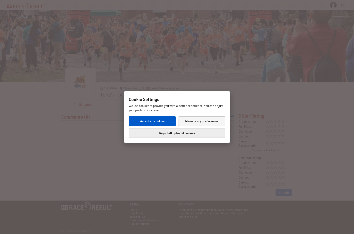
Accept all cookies (152, 121)
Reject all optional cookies (177, 133)
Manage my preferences (201, 121)
